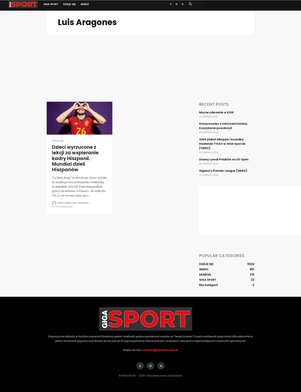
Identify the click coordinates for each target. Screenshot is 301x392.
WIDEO (85, 4)
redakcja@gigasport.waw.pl (160, 350)
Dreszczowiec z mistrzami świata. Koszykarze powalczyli (223, 126)
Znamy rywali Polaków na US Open (223, 159)
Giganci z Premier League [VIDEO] (223, 171)
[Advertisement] (150, 60)
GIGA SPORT (51, 4)
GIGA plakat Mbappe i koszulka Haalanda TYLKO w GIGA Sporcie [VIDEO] (222, 143)
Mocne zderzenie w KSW (216, 112)
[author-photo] (54, 203)
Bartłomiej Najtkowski (73, 202)
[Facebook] (170, 4)
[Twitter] (182, 4)
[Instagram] (176, 4)
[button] (190, 4)
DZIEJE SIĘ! (69, 4)
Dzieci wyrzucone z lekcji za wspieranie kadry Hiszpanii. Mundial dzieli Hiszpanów (75, 158)
